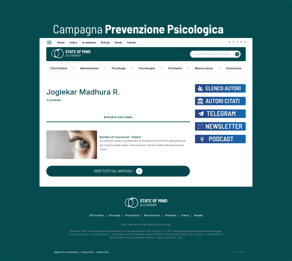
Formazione (233, 68)
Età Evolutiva (59, 68)
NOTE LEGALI (116, 237)
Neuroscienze (204, 68)
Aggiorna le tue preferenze (66, 252)
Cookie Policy (102, 252)
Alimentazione (89, 68)
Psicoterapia (147, 68)
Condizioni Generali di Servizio (140, 237)
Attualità (198, 215)
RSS (180, 237)
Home (61, 42)
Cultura (185, 215)
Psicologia (118, 68)
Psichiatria (175, 68)
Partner (131, 42)
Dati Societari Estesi (167, 237)
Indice (73, 42)
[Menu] (49, 42)
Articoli (105, 42)
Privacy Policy (87, 252)
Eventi (118, 42)
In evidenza (89, 42)
